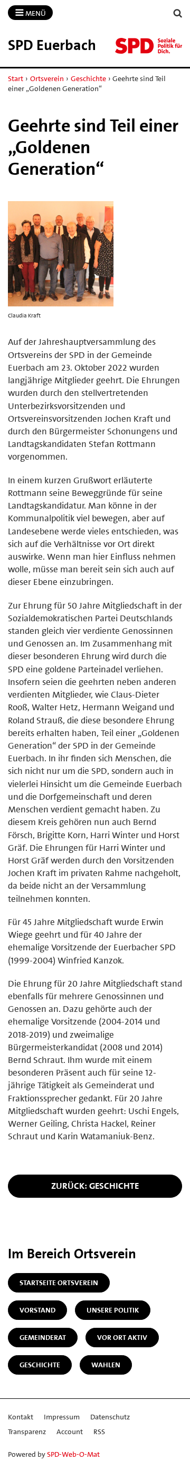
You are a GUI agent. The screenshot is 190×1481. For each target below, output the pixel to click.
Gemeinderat (43, 1337)
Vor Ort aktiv (122, 1337)
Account (69, 1431)
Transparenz (27, 1431)
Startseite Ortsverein (59, 1282)
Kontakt (20, 1417)
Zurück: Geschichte (95, 1185)
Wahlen (105, 1364)
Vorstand (37, 1310)
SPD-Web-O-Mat (73, 1454)
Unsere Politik (113, 1310)
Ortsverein (47, 78)
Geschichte (88, 78)
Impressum (62, 1417)
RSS (99, 1431)
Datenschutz (110, 1417)
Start (15, 78)
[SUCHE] (178, 13)
